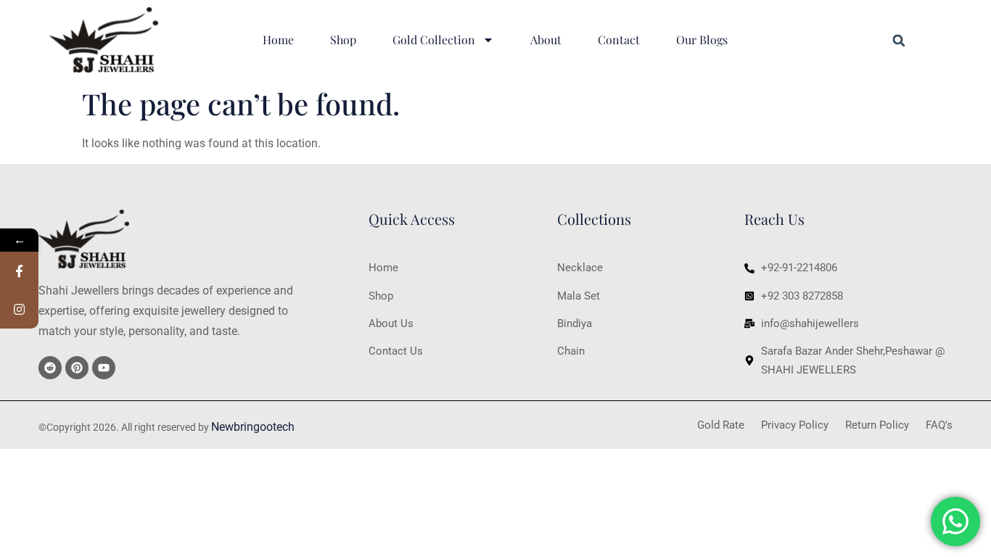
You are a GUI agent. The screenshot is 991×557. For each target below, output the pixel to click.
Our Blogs (702, 39)
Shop (343, 39)
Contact (619, 39)
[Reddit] (50, 367)
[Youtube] (103, 367)
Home (278, 39)
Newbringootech (253, 427)
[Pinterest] (77, 367)
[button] (899, 40)
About (546, 39)
